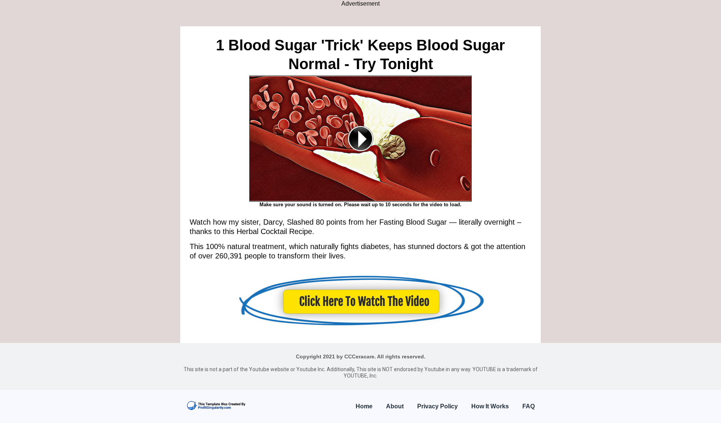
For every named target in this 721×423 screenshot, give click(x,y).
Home (364, 406)
